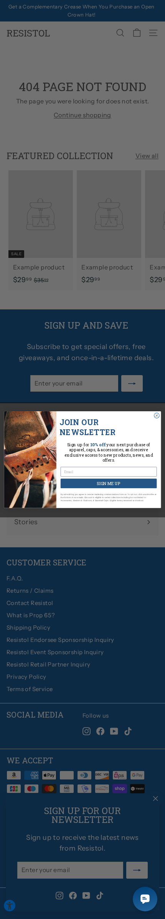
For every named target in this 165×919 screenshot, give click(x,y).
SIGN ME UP (108, 483)
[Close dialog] (157, 415)
